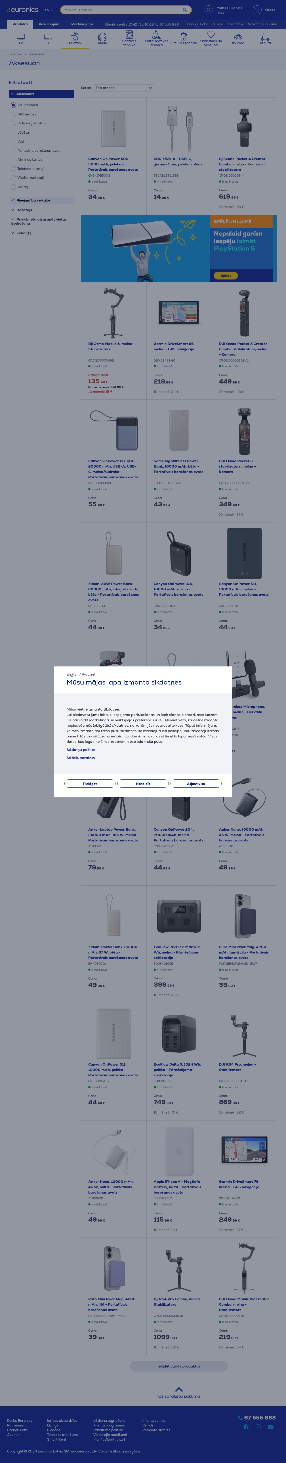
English (72, 674)
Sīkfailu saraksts (81, 757)
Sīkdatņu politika (81, 749)
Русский (88, 674)
